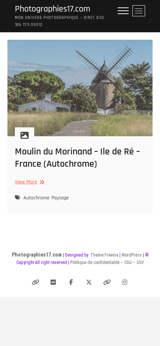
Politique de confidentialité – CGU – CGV (107, 262)
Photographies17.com (52, 9)
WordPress (132, 255)
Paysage (60, 198)
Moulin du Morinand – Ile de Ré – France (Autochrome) (77, 158)
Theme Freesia (104, 255)
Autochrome (36, 198)
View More (28, 182)
